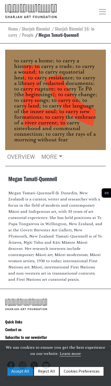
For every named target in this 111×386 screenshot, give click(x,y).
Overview (21, 158)
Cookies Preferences (82, 371)
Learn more (70, 353)
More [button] (49, 158)
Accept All (20, 371)
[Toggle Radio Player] (106, 193)
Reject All (46, 371)
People (28, 36)
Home (13, 29)
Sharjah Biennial (36, 29)
